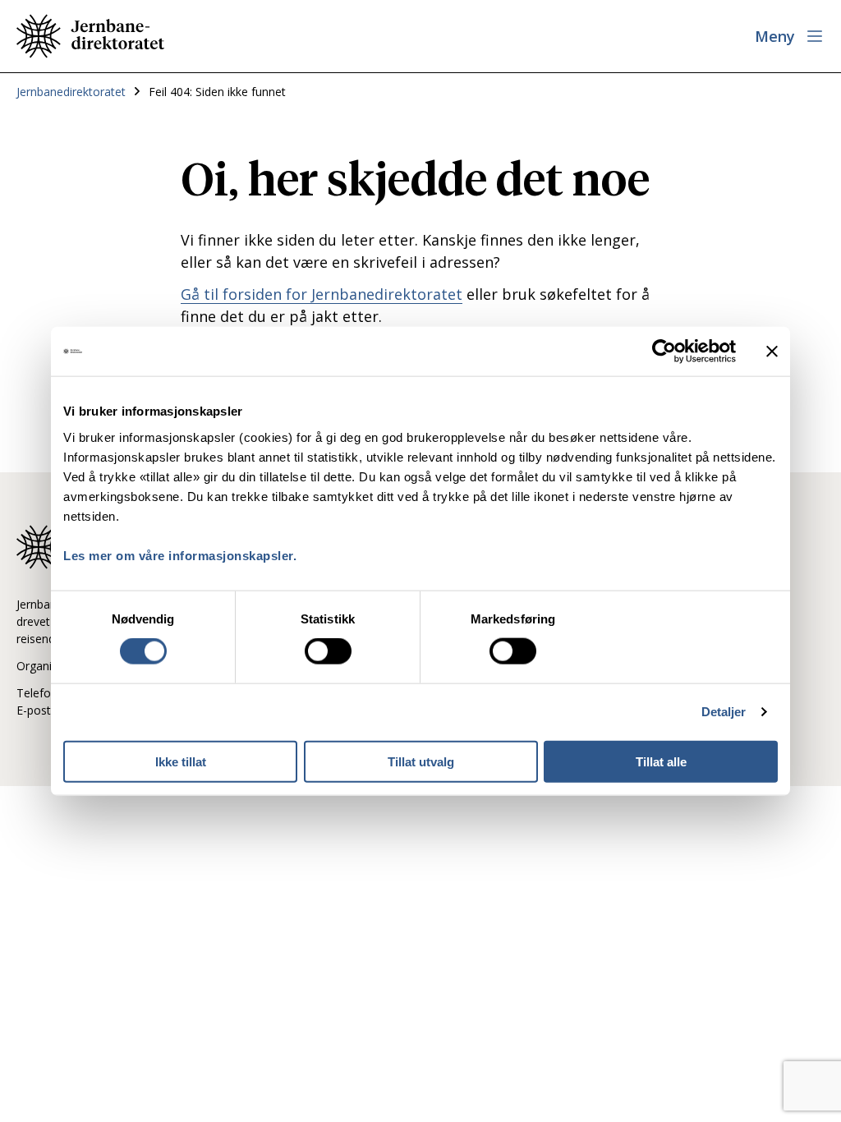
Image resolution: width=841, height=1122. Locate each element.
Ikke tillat (180, 761)
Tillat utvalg (421, 761)
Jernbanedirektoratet (71, 91)
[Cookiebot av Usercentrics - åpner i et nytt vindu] (664, 351)
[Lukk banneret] (772, 351)
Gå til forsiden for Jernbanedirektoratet (321, 294)
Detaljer (724, 712)
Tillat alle (661, 761)
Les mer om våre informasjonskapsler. (179, 555)
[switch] (328, 651)
